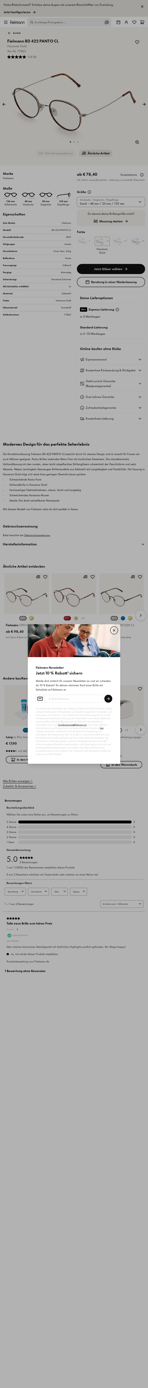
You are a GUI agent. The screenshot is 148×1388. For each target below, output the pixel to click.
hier (101, 728)
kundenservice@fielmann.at (72, 724)
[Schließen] (114, 630)
